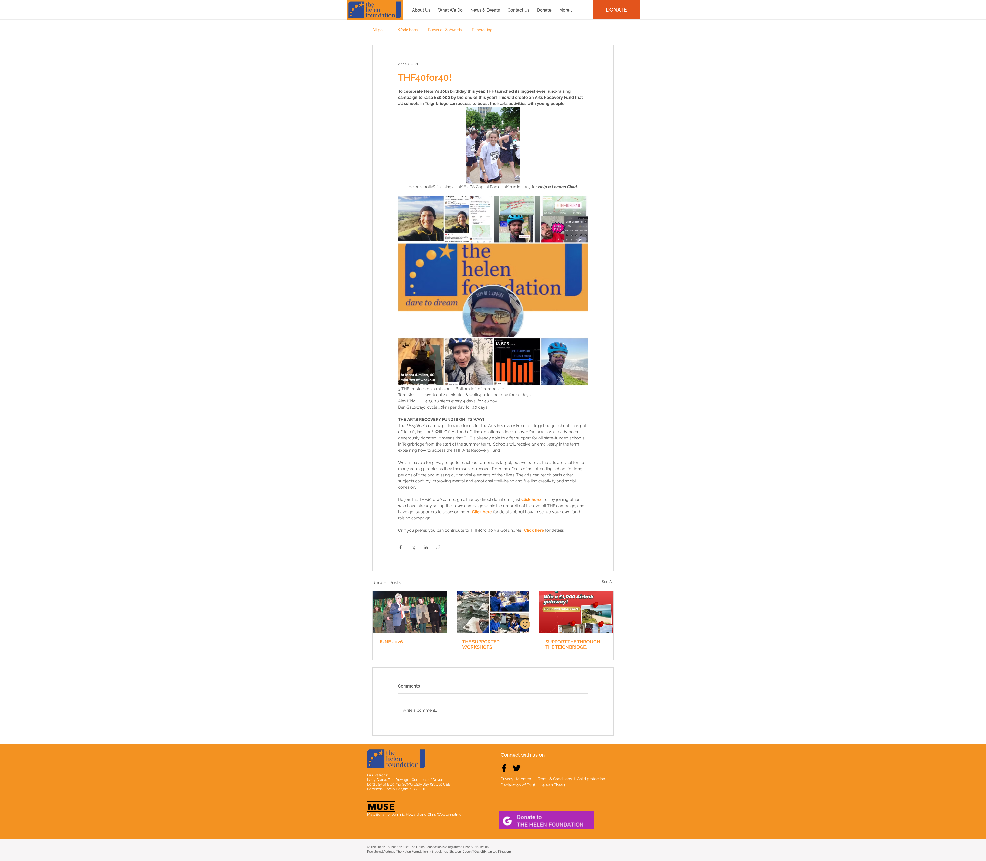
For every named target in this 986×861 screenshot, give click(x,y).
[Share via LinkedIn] (425, 547)
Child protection (591, 779)
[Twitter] (516, 768)
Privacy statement (517, 779)
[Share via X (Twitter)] (413, 547)
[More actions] (585, 64)
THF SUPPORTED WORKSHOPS (481, 644)
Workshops (408, 29)
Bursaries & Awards (445, 29)
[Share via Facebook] (400, 547)
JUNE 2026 (391, 641)
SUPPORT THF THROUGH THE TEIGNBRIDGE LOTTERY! (572, 644)
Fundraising (482, 29)
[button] (565, 10)
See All (608, 581)
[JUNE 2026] (410, 612)
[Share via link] (438, 547)
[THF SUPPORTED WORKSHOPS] (493, 612)
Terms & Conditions (555, 779)
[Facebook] (504, 768)
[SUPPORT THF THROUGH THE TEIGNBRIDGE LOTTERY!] (576, 612)
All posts (379, 29)
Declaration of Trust (518, 785)
